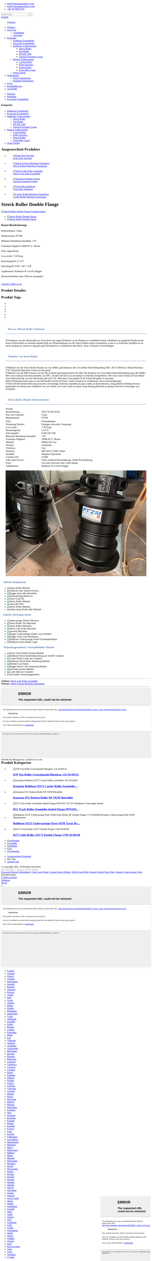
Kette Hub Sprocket (22, 158)
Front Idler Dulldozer (23, 189)
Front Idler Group (27, 70)
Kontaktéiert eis (14, 86)
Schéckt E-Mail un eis (11, 284)
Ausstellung (18, 32)
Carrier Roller (25, 62)
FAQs (10, 83)
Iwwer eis (11, 30)
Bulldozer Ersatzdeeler (23, 40)
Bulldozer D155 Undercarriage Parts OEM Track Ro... (46, 823)
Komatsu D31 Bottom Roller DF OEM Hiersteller (43, 797)
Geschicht (17, 35)
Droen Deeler (19, 73)
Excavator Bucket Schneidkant (15, 872)
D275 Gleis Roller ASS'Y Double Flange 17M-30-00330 (46, 835)
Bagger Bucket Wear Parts (102, 872)
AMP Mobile (32, 869)
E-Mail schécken (9, 877)
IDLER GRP (25, 54)
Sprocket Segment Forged (25, 181)
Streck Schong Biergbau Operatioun (30, 166)
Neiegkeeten (13, 75)
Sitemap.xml (13, 861)
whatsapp (5, 880)
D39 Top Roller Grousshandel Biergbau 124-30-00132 (46, 774)
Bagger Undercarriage (23, 59)
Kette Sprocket (26, 64)
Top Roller (24, 51)
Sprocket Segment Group (31, 56)
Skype (4, 883)
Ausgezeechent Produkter (19, 856)
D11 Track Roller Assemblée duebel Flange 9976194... (45, 809)
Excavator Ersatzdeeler (24, 43)
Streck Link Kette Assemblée (26, 173)
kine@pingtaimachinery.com (20, 3)
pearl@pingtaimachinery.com (21, 6)
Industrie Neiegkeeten (23, 81)
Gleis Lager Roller (40, 872)
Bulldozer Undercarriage (24, 46)
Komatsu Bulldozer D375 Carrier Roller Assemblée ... (45, 786)
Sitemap (20, 869)
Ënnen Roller (25, 67)
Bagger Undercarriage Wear (129, 872)
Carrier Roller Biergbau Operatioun (29, 197)
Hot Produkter (8, 869)
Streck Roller (25, 48)
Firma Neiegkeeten (22, 78)
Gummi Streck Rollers (60, 872)
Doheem (11, 27)
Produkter (11, 38)
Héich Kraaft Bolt (80, 872)
